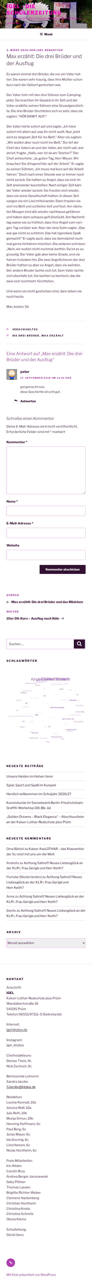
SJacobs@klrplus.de (21, 1087)
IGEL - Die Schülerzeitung (33, 9)
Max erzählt (53, 335)
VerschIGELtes (25, 329)
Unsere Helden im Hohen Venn (29, 776)
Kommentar (16, 442)
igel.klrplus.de (16, 1030)
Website (12, 545)
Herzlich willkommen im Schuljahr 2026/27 (38, 794)
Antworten (28, 401)
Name (12, 501)
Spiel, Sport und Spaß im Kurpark (31, 785)
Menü (48, 34)
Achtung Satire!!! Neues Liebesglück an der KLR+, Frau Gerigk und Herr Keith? (44, 882)
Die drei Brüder (26, 335)
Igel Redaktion (50, 50)
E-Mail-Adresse (19, 523)
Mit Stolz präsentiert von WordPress (31, 1274)
